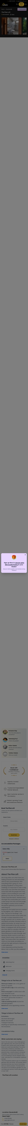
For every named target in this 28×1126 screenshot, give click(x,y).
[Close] (25, 555)
